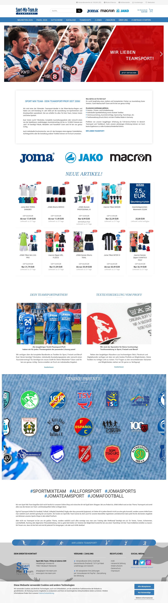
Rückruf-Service (110, 2)
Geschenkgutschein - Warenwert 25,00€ (140, 208)
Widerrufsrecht (116, 566)
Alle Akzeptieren (144, 586)
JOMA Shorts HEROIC (56, 207)
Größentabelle (125, 2)
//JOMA (98, 20)
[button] (7, 54)
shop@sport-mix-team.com (46, 571)
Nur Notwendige (144, 593)
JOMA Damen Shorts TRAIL (84, 256)
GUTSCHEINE (57, 20)
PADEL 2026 (41, 20)
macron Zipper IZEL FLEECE (55, 256)
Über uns (123, 20)
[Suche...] (79, 11)
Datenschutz (116, 568)
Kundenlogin (138, 2)
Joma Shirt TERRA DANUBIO (28, 208)
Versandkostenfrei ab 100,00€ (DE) (89, 2)
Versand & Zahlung (118, 563)
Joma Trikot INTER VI (112, 255)
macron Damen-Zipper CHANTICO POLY (140, 257)
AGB (113, 561)
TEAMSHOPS (85, 20)
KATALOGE (71, 20)
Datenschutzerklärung (46, 593)
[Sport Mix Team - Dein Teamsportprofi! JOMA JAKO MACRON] (27, 11)
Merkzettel (151, 2)
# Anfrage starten (141, 20)
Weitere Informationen (144, 598)
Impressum (115, 571)
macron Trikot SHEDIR (112, 207)
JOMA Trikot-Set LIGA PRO (28, 256)
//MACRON (110, 20)
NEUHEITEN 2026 (25, 20)
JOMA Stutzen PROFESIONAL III (84, 208)
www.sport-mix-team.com (46, 573)
